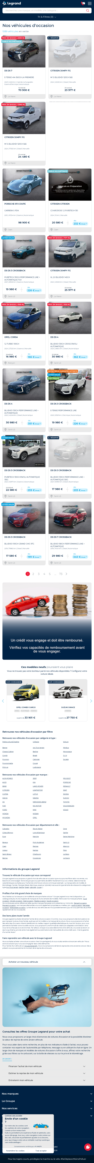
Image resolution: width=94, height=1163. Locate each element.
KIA (34, 782)
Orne (65, 829)
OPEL (35, 818)
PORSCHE (67, 782)
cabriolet (33, 887)
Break (35, 755)
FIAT (4, 806)
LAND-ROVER (38, 786)
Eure (4, 836)
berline (21, 887)
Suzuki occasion (52, 901)
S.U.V (65, 755)
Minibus (66, 748)
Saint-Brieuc (7, 854)
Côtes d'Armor (7, 833)
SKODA (66, 794)
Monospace (67, 752)
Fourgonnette (7, 763)
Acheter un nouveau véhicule (23, 962)
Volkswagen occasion (18, 907)
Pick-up (5, 767)
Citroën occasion (16, 901)
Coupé (35, 763)
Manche (36, 836)
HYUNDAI (6, 818)
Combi (4, 755)
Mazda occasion (40, 901)
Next (89, 133)
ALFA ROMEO (7, 778)
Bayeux (5, 842)
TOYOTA (66, 802)
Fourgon (5, 759)
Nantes (35, 850)
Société (66, 759)
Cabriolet (36, 759)
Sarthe (65, 833)
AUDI (4, 782)
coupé (39, 887)
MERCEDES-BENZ (39, 802)
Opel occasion (28, 901)
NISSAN (36, 814)
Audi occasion (76, 905)
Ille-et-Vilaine (37, 829)
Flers (65, 850)
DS (3, 802)
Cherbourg (37, 854)
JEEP (35, 778)
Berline (35, 752)
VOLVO (65, 810)
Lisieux (4, 850)
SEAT (65, 790)
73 (60, 574)
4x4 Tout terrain (38, 748)
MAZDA (36, 798)
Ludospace (37, 767)
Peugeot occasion (9, 905)
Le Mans (66, 854)
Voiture (65, 742)
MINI (34, 810)
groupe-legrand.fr (30, 946)
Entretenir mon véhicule (21, 1080)
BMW (4, 786)
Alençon (66, 846)
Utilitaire (36, 742)
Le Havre (66, 858)
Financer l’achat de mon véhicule (25, 1066)
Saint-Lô (66, 842)
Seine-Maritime (68, 836)
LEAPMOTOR (38, 790)
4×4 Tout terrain (12, 887)
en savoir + (7, 1059)
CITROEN (5, 790)
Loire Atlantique (39, 833)
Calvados (5, 829)
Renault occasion (80, 903)
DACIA (4, 798)
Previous (50, 133)
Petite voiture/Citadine (10, 742)
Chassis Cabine (7, 752)
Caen (4, 846)
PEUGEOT (67, 778)
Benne (4, 748)
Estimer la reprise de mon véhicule (26, 1073)
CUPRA (5, 794)
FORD (4, 810)
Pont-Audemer (38, 842)
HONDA (5, 814)
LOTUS (35, 794)
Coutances (37, 858)
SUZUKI (66, 798)
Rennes (35, 846)
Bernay (5, 858)
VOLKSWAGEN (68, 806)
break (27, 887)
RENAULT (66, 786)
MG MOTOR (37, 806)
